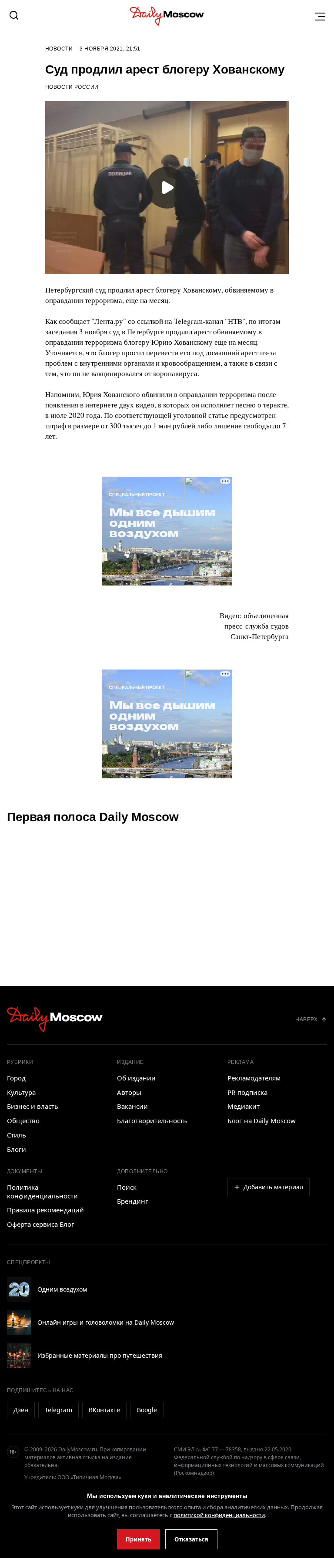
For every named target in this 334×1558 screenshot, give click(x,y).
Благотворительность (152, 1120)
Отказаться (191, 1539)
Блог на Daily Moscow (261, 1120)
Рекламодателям (254, 1077)
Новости (59, 49)
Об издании (136, 1077)
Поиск (127, 1187)
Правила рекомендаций (45, 1209)
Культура (21, 1092)
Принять (138, 1539)
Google (147, 1410)
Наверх (306, 1019)
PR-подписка (247, 1092)
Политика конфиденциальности (42, 1191)
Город (16, 1077)
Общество (23, 1120)
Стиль (16, 1135)
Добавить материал (273, 1187)
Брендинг (132, 1201)
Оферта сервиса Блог (40, 1224)
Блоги (16, 1149)
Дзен (20, 1410)
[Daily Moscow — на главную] (55, 1019)
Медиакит (243, 1106)
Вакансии (132, 1106)
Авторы (129, 1092)
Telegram (58, 1410)
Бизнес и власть (32, 1106)
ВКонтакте (104, 1410)
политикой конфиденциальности (219, 1515)
